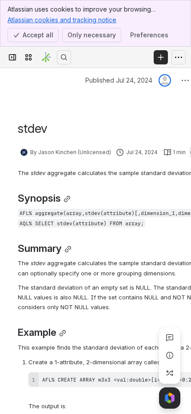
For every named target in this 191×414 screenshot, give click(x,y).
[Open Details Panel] (170, 355)
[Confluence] (46, 57)
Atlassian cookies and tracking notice (62, 20)
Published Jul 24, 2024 (118, 80)
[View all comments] (170, 337)
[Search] (64, 57)
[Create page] (170, 373)
